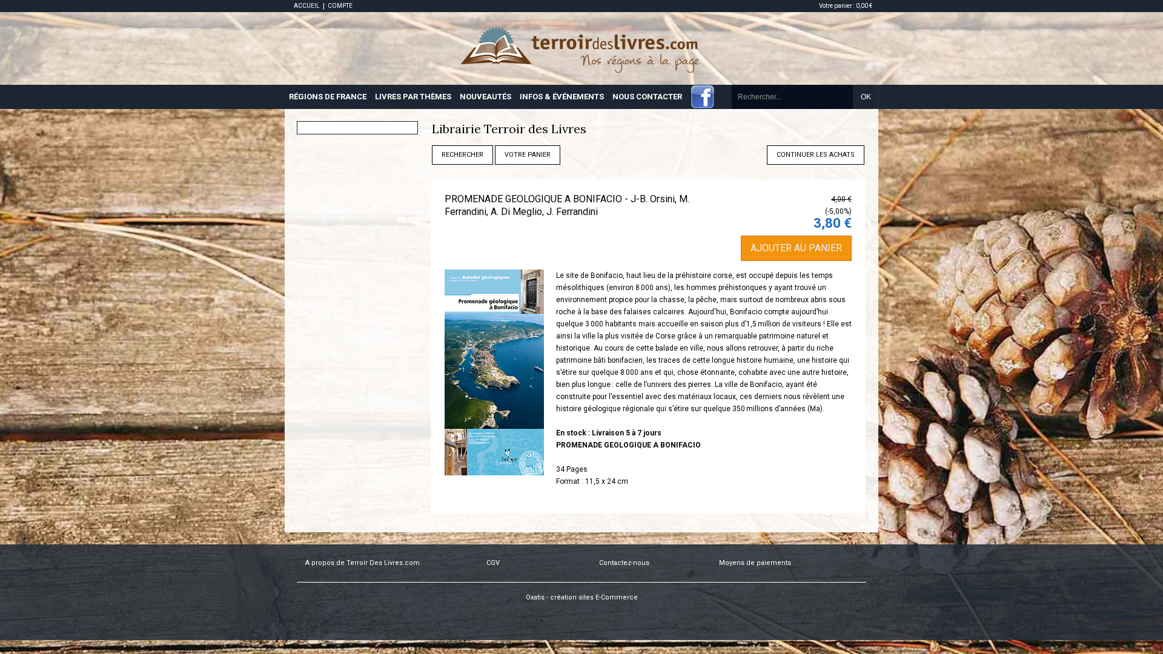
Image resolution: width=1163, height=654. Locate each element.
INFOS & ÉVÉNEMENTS (562, 96)
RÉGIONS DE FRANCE (327, 96)
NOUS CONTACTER (647, 96)
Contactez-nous (624, 563)
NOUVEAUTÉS (485, 96)
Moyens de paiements (755, 563)
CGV (493, 563)
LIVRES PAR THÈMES (413, 96)
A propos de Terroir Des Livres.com (362, 563)
